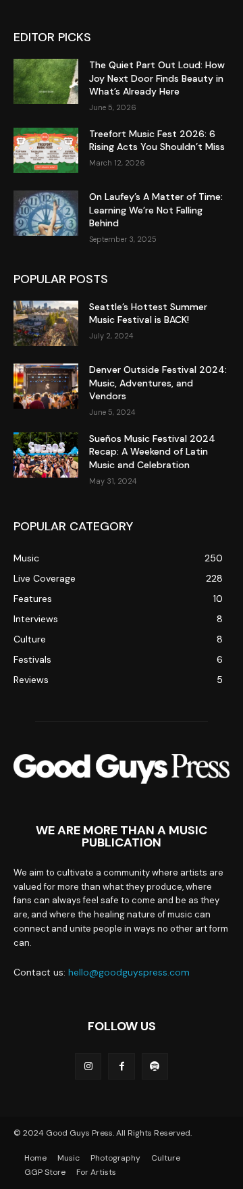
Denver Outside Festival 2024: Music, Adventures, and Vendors (158, 382)
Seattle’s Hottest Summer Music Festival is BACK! (148, 313)
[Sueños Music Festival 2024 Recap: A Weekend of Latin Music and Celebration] (46, 455)
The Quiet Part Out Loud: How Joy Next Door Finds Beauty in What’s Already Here (157, 78)
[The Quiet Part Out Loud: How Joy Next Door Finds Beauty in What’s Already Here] (46, 81)
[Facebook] (121, 1066)
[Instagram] (88, 1066)
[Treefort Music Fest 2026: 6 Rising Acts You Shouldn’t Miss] (46, 150)
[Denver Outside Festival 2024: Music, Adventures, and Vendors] (46, 386)
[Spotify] (155, 1066)
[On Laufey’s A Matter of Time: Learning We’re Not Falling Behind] (46, 213)
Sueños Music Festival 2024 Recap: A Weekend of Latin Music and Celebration (152, 451)
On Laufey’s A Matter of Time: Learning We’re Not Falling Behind (156, 210)
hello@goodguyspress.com (129, 972)
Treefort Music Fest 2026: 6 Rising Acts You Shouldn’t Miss (157, 140)
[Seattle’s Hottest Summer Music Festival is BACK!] (46, 323)
